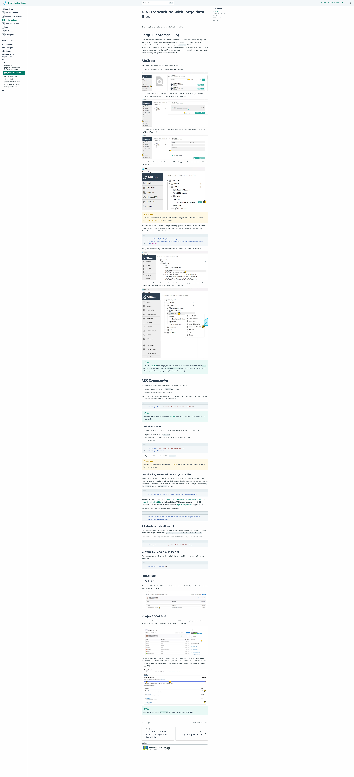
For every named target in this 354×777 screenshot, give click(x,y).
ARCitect (154, 366)
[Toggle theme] (350, 3)
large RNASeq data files (184, 505)
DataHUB (323, 3)
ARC (337, 3)
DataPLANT (331, 3)
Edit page (147, 722)
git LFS (172, 416)
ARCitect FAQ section (155, 220)
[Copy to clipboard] (205, 238)
